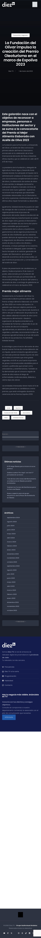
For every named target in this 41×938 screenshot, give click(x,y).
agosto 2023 (12, 570)
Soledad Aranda (18, 418)
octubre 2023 (12, 562)
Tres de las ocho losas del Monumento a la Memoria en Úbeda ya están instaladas (21, 481)
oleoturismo (26, 413)
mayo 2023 (11, 582)
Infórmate (9, 717)
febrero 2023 (12, 594)
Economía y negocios (20, 35)
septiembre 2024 (13, 518)
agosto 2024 (12, 522)
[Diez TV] (8, 4)
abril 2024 (11, 538)
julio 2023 (10, 574)
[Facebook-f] (7, 933)
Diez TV (11, 71)
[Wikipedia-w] (33, 933)
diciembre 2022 (13, 602)
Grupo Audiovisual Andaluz (26, 925)
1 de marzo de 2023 (26, 71)
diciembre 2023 (13, 554)
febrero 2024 (12, 546)
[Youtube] (4, 933)
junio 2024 (11, 530)
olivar (6, 418)
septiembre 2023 (13, 566)
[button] (34, 4)
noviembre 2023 (13, 558)
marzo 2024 (11, 542)
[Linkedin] (29, 933)
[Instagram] (18, 933)
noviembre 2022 (13, 606)
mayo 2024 (11, 534)
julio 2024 (10, 526)
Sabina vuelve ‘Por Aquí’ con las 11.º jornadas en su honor (20, 474)
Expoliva (18, 408)
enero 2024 (11, 550)
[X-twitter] (11, 933)
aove (8, 408)
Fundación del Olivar (10, 413)
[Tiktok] (25, 933)
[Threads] (22, 933)
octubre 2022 (12, 610)
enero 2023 (11, 598)
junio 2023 (11, 578)
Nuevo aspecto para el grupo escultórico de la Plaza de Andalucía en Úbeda (21, 495)
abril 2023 (11, 586)
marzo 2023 (11, 590)
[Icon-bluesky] (15, 933)
